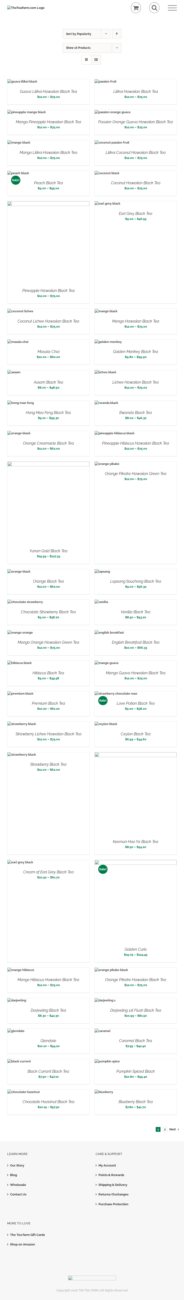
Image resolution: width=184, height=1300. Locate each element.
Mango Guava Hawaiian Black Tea (136, 673)
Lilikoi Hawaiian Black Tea (135, 91)
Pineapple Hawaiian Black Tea (48, 290)
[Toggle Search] (154, 8)
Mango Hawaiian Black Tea (135, 321)
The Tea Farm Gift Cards (27, 1235)
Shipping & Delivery (112, 1185)
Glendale (48, 1040)
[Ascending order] (116, 34)
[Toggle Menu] (172, 8)
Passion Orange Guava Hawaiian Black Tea (135, 122)
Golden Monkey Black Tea (135, 351)
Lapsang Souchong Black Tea (135, 581)
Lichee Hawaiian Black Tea (135, 382)
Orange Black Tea (48, 581)
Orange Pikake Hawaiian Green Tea (136, 473)
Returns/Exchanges (113, 1194)
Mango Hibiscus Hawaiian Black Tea (48, 979)
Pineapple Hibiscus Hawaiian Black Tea (135, 443)
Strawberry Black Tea (48, 764)
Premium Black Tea (48, 703)
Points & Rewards (111, 1175)
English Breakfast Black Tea (136, 642)
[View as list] (96, 59)
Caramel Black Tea (135, 1040)
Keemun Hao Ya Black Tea (135, 841)
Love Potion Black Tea (136, 703)
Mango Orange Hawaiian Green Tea (48, 642)
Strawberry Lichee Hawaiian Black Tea (48, 734)
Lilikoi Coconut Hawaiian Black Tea (136, 152)
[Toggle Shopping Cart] (136, 8)
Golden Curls (136, 949)
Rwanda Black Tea (135, 412)
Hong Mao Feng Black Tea (48, 412)
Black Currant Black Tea (48, 1071)
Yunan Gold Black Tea (48, 551)
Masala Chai (48, 351)
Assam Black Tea (48, 382)
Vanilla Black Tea (135, 612)
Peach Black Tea (48, 183)
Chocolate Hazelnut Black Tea (49, 1101)
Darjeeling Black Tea (48, 1010)
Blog (13, 1175)
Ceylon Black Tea (136, 734)
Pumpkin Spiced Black (135, 1071)
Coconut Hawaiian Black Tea (136, 183)
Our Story (17, 1165)
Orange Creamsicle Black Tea (48, 443)
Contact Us (18, 1194)
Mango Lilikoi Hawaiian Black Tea (48, 152)
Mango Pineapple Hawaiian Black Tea (48, 122)
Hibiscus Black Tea (48, 673)
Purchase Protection (113, 1204)
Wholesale (18, 1185)
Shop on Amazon (22, 1244)
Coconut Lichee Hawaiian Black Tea (48, 321)
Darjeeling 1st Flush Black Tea (135, 1010)
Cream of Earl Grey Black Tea (48, 872)
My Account (107, 1165)
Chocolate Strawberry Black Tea (48, 612)
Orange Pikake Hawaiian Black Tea (135, 979)
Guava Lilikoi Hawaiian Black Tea (48, 91)
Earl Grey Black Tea (135, 213)
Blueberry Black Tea (136, 1101)
